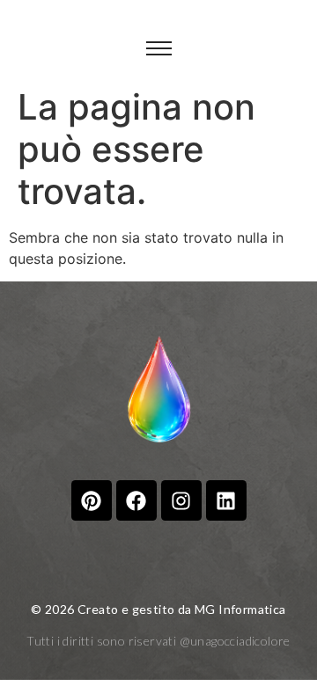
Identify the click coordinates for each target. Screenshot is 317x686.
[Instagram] (181, 500)
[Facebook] (136, 500)
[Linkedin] (226, 500)
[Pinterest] (91, 500)
